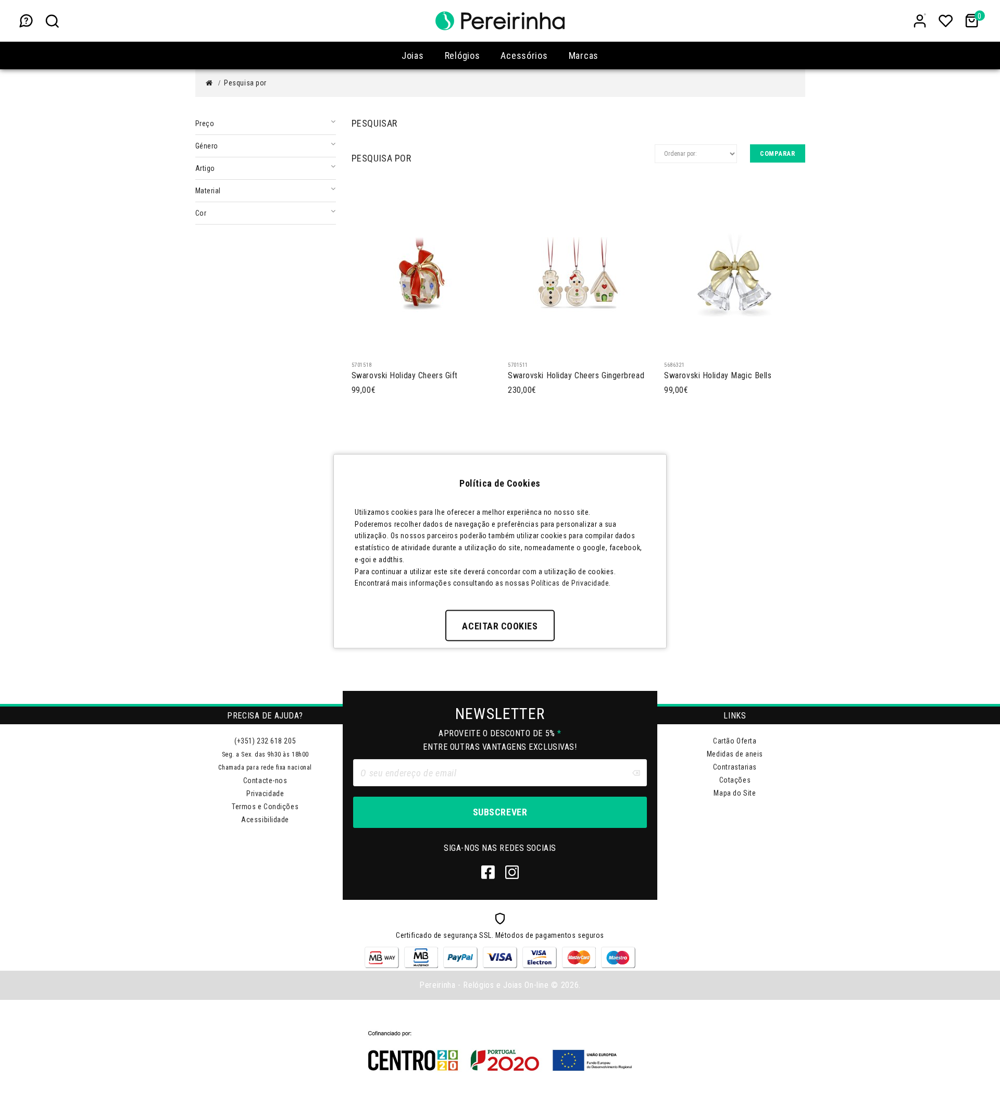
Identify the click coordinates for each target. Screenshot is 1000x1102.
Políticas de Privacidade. (571, 583)
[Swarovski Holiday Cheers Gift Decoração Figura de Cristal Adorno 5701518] (422, 271)
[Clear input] (636, 773)
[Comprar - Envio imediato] (362, 345)
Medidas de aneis (735, 754)
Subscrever (500, 812)
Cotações (735, 780)
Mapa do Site (735, 793)
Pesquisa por (245, 83)
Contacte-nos (265, 780)
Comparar (777, 153)
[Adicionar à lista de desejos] (404, 345)
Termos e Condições (265, 806)
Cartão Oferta (734, 741)
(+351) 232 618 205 (265, 741)
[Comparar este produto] (383, 345)
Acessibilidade (265, 819)
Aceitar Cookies (500, 626)
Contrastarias (735, 767)
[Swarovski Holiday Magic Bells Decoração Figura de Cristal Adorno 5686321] (734, 271)
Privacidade (265, 793)
